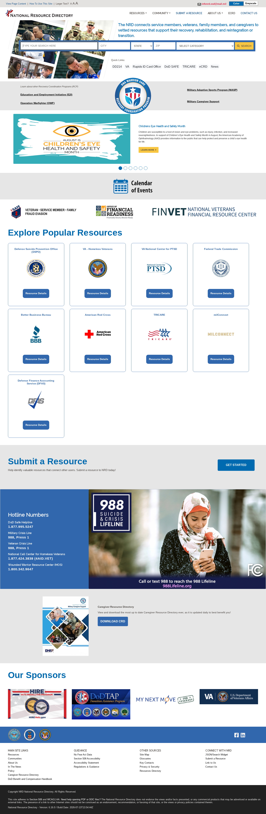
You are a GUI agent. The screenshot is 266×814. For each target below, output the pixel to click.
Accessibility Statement (86, 763)
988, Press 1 (18, 537)
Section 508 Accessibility (87, 758)
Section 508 (35, 799)
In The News (14, 767)
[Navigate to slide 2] (125, 168)
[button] (189, 13)
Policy (11, 771)
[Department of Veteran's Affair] (45, 734)
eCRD (203, 66)
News (214, 66)
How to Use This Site (40, 4)
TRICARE (189, 66)
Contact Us (211, 767)
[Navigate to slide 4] (135, 168)
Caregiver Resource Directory (23, 775)
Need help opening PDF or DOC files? (81, 799)
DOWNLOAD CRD (112, 621)
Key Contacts (147, 763)
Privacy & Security (149, 767)
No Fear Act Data (83, 754)
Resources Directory (150, 771)
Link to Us (210, 763)
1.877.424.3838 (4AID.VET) (30, 558)
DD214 (117, 66)
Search (245, 45)
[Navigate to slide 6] (145, 168)
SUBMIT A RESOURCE (189, 13)
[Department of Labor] (29, 734)
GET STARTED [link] (236, 464)
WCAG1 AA (53, 799)
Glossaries (145, 758)
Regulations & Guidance (86, 767)
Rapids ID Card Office (147, 66)
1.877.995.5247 (20, 527)
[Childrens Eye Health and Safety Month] (71, 138)
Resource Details (36, 293)
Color (236, 3)
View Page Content (16, 4)
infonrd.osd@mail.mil (213, 4)
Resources (13, 754)
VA (127, 66)
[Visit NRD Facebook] (236, 736)
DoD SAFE (171, 66)
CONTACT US (249, 13)
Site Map (144, 754)
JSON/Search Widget (216, 754)
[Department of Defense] (14, 734)
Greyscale (250, 3)
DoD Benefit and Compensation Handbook (30, 779)
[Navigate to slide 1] (120, 168)
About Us (13, 763)
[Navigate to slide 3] (130, 168)
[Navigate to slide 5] (140, 168)
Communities (15, 758)
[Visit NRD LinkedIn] (243, 736)
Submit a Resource (215, 758)
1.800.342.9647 (20, 569)
